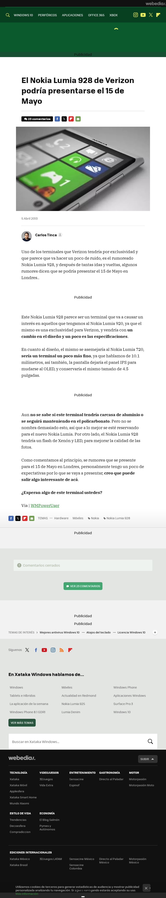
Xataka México (20, 859)
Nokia (95, 518)
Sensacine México (81, 859)
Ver (85, 586)
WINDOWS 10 (23, 15)
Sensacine (76, 779)
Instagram (135, 15)
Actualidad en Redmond (79, 695)
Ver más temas (22, 723)
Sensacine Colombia (76, 866)
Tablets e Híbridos (22, 695)
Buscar (150, 741)
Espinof (74, 785)
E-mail (78, 118)
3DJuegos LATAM (51, 859)
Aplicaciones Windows (129, 695)
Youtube (143, 15)
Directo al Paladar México (111, 860)
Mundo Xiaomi (19, 803)
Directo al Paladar (111, 779)
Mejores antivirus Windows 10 (60, 632)
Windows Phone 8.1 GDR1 (27, 712)
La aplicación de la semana (29, 703)
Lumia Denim (71, 712)
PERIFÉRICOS (47, 15)
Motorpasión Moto (141, 785)
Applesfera (17, 791)
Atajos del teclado (98, 632)
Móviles (78, 518)
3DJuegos (46, 779)
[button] (48, 234)
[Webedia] (156, 3)
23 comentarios (39, 119)
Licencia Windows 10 (131, 632)
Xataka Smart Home (23, 797)
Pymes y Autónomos (47, 827)
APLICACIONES (72, 15)
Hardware (61, 518)
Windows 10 (122, 712)
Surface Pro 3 (123, 703)
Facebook (57, 118)
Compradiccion (20, 832)
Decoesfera (18, 826)
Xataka (14, 779)
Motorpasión (137, 779)
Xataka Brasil (18, 865)
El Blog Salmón (49, 820)
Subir (144, 759)
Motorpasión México (137, 860)
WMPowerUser (45, 505)
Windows (16, 687)
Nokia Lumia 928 (118, 518)
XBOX (114, 15)
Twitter (150, 15)
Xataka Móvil (18, 785)
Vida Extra (46, 785)
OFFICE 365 (96, 15)
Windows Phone (125, 687)
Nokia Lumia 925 (73, 703)
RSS (61, 649)
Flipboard (158, 15)
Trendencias (18, 820)
